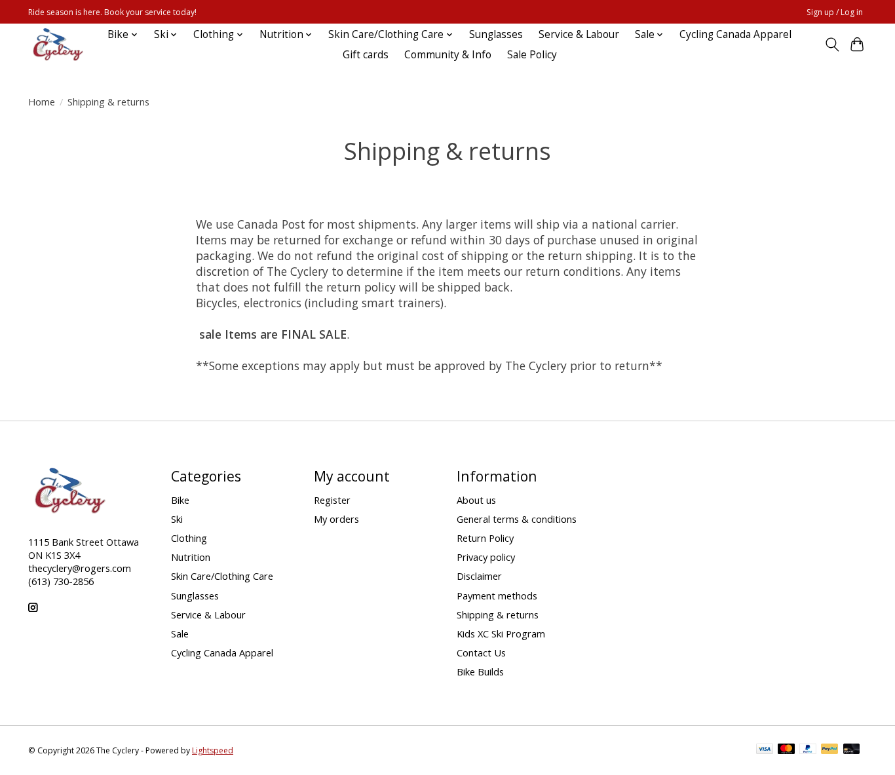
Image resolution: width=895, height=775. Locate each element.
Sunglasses (496, 34)
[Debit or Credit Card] (851, 750)
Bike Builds (480, 671)
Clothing (189, 537)
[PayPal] (807, 750)
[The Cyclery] (55, 44)
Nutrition (190, 556)
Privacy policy (486, 556)
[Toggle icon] (831, 44)
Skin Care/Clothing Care (222, 575)
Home (41, 101)
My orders (336, 518)
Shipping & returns (498, 614)
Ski (177, 518)
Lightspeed (212, 750)
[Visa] (764, 750)
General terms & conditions (517, 518)
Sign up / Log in (835, 12)
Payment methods (497, 595)
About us (476, 499)
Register (332, 499)
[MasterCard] (786, 750)
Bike (180, 499)
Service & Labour (579, 34)
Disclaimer (479, 575)
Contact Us (481, 652)
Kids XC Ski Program (501, 633)
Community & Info (447, 55)
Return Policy (485, 537)
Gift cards (366, 55)
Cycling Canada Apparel (735, 34)
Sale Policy (532, 55)
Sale (180, 633)
